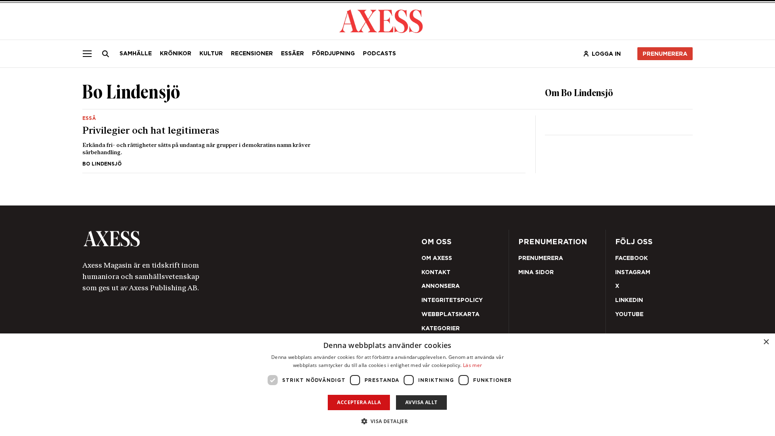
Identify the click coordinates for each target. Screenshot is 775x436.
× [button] (766, 342)
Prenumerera (665, 53)
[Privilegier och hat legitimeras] (304, 141)
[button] (387, 421)
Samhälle (135, 53)
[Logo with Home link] (381, 20)
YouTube (629, 314)
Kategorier (440, 328)
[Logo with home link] (203, 239)
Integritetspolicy (452, 300)
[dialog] (387, 384)
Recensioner (252, 53)
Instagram (632, 272)
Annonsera (440, 286)
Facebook (631, 258)
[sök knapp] (106, 53)
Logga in (606, 53)
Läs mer (472, 365)
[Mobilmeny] (87, 54)
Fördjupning (333, 53)
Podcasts (379, 53)
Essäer (292, 53)
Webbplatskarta (450, 314)
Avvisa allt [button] (421, 402)
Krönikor (175, 53)
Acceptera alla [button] (359, 402)
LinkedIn (629, 300)
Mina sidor (536, 272)
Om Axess (436, 258)
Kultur (211, 53)
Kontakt (435, 272)
